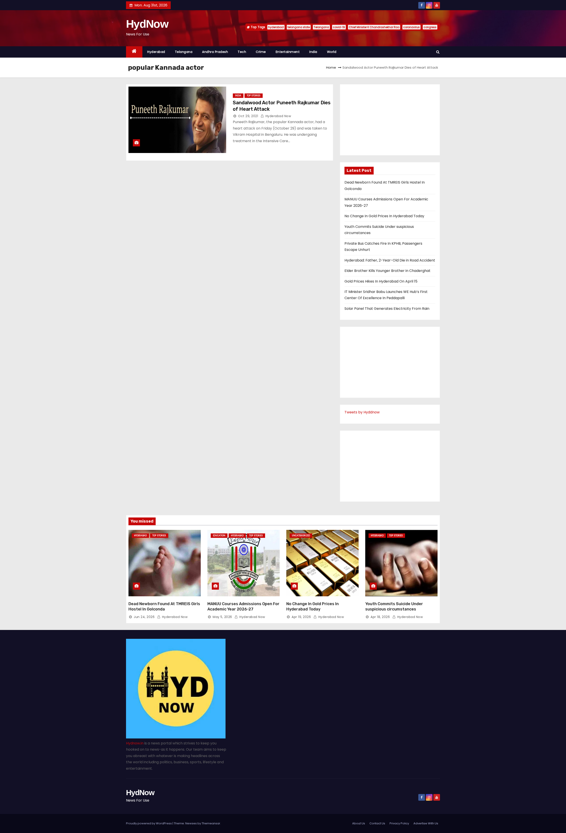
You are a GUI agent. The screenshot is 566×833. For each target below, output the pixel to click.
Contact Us (377, 823)
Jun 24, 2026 (144, 617)
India (313, 52)
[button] (438, 51)
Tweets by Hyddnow (362, 412)
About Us (358, 823)
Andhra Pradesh (215, 52)
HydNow (147, 24)
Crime (261, 52)
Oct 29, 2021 (248, 116)
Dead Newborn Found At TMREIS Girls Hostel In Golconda (164, 606)
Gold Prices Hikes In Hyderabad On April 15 (380, 281)
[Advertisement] (389, 120)
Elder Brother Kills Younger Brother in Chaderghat (387, 270)
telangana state (299, 27)
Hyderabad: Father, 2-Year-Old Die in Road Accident (389, 260)
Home (331, 67)
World (332, 52)
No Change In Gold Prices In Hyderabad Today (384, 216)
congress (430, 27)
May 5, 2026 (222, 617)
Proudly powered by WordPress (149, 823)
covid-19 (339, 27)
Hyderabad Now (277, 116)
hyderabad (276, 27)
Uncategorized (301, 535)
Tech (242, 52)
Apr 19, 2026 (301, 617)
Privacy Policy (399, 823)
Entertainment (288, 52)
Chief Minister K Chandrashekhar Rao (374, 27)
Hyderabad (156, 52)
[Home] (134, 52)
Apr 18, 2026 (380, 617)
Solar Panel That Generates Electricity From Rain (386, 308)
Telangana (321, 27)
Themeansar (211, 823)
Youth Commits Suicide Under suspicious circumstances (394, 606)
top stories (253, 95)
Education (219, 535)
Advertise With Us (425, 823)
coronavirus (411, 27)
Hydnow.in (134, 743)
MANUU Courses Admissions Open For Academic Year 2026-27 (243, 606)
